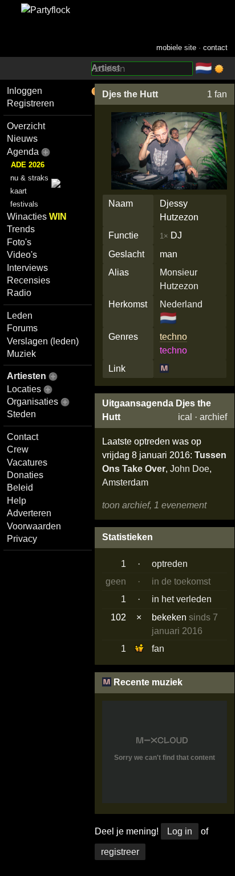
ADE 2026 (27, 165)
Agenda (23, 152)
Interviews (27, 268)
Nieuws (22, 138)
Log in (179, 831)
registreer (120, 852)
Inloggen (24, 91)
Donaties (25, 475)
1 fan (217, 94)
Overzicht (26, 126)
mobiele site (176, 47)
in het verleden (182, 599)
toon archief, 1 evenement (154, 505)
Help (16, 500)
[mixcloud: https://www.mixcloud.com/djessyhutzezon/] (164, 368)
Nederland (181, 304)
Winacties (37, 216)
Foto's (19, 242)
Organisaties (32, 401)
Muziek (21, 354)
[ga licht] (219, 68)
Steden (21, 414)
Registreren (30, 103)
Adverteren (29, 513)
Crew (18, 449)
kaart (18, 191)
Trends (21, 229)
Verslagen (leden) (43, 341)
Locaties (24, 389)
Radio (19, 293)
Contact (22, 437)
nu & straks (29, 178)
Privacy (22, 539)
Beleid (20, 487)
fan (158, 648)
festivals (24, 204)
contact (215, 47)
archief (213, 417)
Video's (22, 255)
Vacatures (27, 462)
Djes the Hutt (130, 94)
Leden (20, 315)
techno (173, 337)
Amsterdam (125, 482)
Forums (22, 328)
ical (185, 417)
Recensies (28, 280)
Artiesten (26, 376)
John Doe (189, 469)
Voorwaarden (34, 526)
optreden (170, 564)
